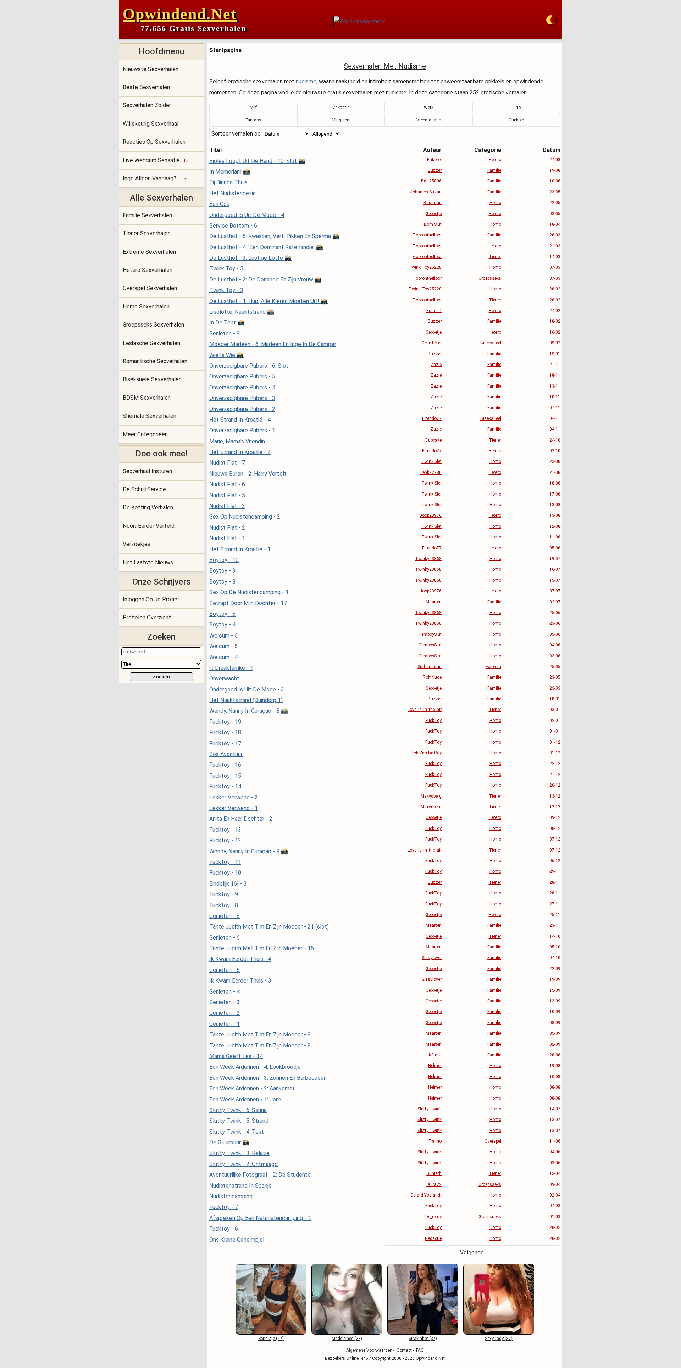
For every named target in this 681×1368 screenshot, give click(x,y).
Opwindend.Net (180, 14)
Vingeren (340, 119)
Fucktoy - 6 (223, 1228)
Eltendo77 (432, 418)
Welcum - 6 (223, 635)
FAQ (420, 1350)
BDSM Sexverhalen (147, 397)
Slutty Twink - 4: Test (236, 1131)
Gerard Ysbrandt (426, 1195)
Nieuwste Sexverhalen (150, 69)
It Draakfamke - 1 (231, 667)
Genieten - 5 (224, 970)
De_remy (433, 1216)
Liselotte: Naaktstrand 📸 (241, 311)
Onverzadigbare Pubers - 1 (242, 430)
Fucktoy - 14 (225, 786)
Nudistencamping (231, 1196)
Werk (428, 107)
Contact (404, 1350)
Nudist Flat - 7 (227, 462)
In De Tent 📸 (226, 322)
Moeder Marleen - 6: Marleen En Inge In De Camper (272, 344)
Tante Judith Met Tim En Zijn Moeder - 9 (260, 1034)
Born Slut (433, 224)
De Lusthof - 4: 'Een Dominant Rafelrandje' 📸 (266, 247)
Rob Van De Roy (426, 752)
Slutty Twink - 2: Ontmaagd (243, 1164)
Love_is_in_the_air (425, 709)
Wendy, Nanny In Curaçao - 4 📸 (248, 851)
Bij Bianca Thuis (228, 182)
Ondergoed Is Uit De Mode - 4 (246, 215)
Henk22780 (431, 472)
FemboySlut (430, 634)
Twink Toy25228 (425, 267)
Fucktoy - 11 (225, 862)
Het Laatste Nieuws (148, 562)
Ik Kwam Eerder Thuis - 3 (240, 980)
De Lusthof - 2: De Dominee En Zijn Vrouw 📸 (265, 279)
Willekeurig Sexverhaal (150, 123)
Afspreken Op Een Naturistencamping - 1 (260, 1218)
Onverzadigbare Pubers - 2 (242, 409)
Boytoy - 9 (222, 570)
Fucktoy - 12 (225, 840)
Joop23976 (431, 515)
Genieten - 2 (224, 1012)
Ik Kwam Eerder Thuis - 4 (240, 959)
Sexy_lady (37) (499, 1338)
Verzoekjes (136, 544)
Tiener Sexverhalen (147, 233)
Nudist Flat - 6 (227, 484)
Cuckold (516, 119)
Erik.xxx (434, 159)
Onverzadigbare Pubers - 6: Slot (248, 365)
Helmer (435, 1065)
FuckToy (433, 720)
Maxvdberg (431, 796)
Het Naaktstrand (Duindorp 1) (246, 700)
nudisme (306, 81)
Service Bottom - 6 (233, 225)
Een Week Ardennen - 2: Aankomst (252, 1088)
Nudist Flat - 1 (227, 538)
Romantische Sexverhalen (155, 361)
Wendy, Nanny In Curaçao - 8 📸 (248, 710)
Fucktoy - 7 (223, 1207)
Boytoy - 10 (224, 560)
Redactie (433, 1238)
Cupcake (433, 440)
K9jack (435, 1054)
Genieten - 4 (224, 991)
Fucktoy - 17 (225, 743)
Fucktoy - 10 (225, 872)
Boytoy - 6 (222, 614)
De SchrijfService (144, 489)
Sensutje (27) (271, 1338)
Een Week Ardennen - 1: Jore (245, 1099)
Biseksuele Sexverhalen (152, 379)
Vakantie (340, 107)
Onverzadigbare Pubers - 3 (242, 398)
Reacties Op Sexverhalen (154, 141)
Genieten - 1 (224, 1023)
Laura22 (434, 1184)
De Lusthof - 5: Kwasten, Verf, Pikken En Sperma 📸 (274, 236)
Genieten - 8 (224, 916)
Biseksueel (490, 342)
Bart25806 (431, 181)
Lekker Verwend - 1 (233, 808)
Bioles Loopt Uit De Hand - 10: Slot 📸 (257, 161)
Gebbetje (434, 213)
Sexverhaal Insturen (147, 471)
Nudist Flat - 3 (227, 506)
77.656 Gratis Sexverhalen (193, 28)
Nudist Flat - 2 (227, 527)
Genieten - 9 (224, 333)
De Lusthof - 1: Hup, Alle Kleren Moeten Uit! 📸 (268, 301)
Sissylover (432, 957)
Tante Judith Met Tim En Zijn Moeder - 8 (260, 1045)
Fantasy (253, 119)
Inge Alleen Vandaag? (154, 178)
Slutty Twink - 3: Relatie (239, 1153)
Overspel (493, 1141)
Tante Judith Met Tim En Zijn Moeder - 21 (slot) (269, 926)
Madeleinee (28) (347, 1338)
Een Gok (219, 204)
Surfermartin (429, 666)
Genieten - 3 (224, 1002)
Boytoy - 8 (222, 581)
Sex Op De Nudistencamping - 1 (249, 592)
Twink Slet (431, 461)
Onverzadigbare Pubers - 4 (242, 387)
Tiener (495, 256)
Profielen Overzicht (147, 617)
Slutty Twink (429, 1108)
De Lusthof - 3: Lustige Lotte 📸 (250, 258)
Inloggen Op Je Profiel (151, 599)
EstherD (434, 310)
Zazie (436, 364)
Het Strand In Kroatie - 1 (240, 549)
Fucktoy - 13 (225, 829)
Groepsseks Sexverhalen (153, 324)
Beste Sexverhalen (146, 87)
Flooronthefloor (427, 234)
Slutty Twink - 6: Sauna (238, 1110)
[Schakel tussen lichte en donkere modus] (551, 20)
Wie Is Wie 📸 (226, 355)
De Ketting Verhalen (148, 507)
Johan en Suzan (426, 192)
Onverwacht (224, 678)
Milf (253, 107)
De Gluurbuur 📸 (229, 1142)
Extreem (493, 666)
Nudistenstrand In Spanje (240, 1185)
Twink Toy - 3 (226, 290)
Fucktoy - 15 (225, 775)
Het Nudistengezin (232, 193)
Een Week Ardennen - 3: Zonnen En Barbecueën (268, 1077)
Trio (517, 107)
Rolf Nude (432, 677)
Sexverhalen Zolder (147, 105)
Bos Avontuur (226, 754)
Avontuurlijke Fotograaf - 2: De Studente (260, 1174)
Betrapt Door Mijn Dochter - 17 (248, 603)
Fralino (435, 1141)
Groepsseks (489, 278)
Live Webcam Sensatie (156, 160)
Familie (494, 170)
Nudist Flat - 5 (227, 495)
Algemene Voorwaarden (369, 1350)
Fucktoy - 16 (225, 764)
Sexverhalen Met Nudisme (385, 66)
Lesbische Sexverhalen (151, 343)
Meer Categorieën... (147, 434)
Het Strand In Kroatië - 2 (240, 452)
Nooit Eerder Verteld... (150, 525)
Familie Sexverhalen (147, 215)
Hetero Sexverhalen (147, 270)
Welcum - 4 (223, 657)
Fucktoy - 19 (225, 721)
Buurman (432, 202)
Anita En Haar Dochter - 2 (240, 818)
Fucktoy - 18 (225, 732)
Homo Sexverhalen (146, 306)
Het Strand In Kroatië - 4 (240, 419)
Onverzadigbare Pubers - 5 (242, 376)
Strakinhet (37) (423, 1338)
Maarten (434, 602)
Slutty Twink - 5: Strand (238, 1120)
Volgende (472, 1252)
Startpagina (225, 50)
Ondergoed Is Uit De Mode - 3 (246, 689)
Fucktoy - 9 (223, 894)
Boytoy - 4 (222, 624)
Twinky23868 (428, 558)
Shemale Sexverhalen (149, 415)
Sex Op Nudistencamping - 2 (244, 516)
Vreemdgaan (428, 119)
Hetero (495, 159)
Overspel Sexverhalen (150, 288)
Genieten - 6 (224, 937)
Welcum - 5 (223, 646)
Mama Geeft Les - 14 (236, 1056)
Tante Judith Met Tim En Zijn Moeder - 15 (261, 948)
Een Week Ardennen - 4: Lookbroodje (255, 1066)
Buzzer (435, 170)
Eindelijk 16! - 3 (228, 883)
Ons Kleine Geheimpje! (237, 1239)
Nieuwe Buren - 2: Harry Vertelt (248, 473)
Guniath (434, 1173)
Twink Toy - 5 (226, 268)
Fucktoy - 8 (223, 905)
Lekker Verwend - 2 (233, 797)
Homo (495, 202)
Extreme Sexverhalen (149, 251)
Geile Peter (432, 342)
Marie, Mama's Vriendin (237, 441)
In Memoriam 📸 (229, 171)
